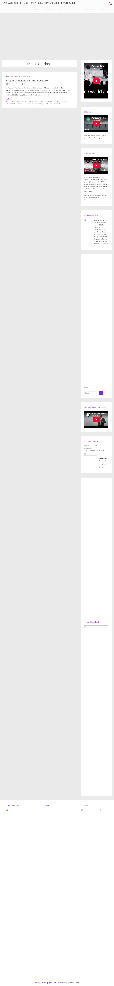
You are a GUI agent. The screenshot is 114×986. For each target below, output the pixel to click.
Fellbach (57, 101)
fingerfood (64, 101)
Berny (25, 84)
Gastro (18, 101)
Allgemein (11, 101)
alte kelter (35, 101)
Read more (10, 99)
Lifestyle (60, 9)
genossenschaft (10, 104)
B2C (77, 9)
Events (102, 9)
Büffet (41, 101)
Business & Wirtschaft (89, 9)
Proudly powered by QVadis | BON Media (48, 983)
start (35, 104)
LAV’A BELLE (21, 104)
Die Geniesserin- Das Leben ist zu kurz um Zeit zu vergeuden (39, 2)
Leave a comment (54, 104)
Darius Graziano (49, 101)
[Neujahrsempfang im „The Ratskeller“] (18, 76)
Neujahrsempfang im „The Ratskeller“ (27, 80)
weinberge (40, 104)
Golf (69, 9)
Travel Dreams (48, 9)
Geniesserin (36, 9)
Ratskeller (29, 104)
